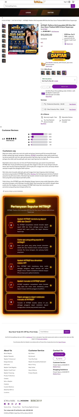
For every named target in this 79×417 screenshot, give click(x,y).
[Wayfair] (39, 2)
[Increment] (49, 87)
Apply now (70, 44)
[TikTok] (16, 404)
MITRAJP (33, 155)
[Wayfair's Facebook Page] (5, 404)
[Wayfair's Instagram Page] (12, 404)
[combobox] (37, 6)
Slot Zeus (33, 174)
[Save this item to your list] (35, 25)
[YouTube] (20, 404)
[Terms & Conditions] (65, 42)
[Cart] (73, 2)
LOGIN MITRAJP (5, 20)
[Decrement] (42, 87)
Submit (67, 332)
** (71, 91)
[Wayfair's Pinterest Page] (8, 404)
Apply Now (49, 96)
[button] (6, 2)
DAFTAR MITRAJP (17, 20)
